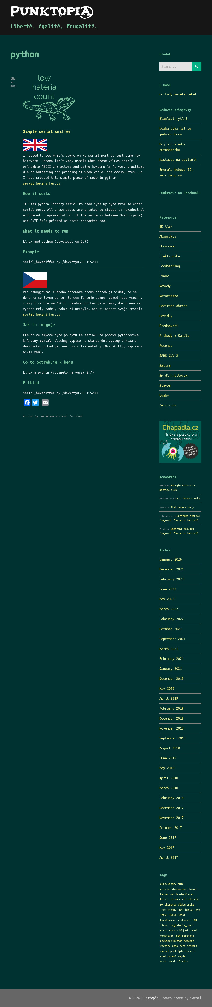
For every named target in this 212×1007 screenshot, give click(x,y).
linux (163, 925)
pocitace (166, 940)
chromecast (178, 899)
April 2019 (168, 698)
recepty (165, 945)
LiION (193, 920)
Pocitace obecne (173, 306)
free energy (168, 909)
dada (190, 899)
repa (175, 945)
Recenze (165, 345)
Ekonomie (166, 246)
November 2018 (171, 728)
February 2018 (171, 798)
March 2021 (168, 649)
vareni (172, 956)
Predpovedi (168, 326)
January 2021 (170, 669)
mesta (163, 930)
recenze (189, 940)
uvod (163, 956)
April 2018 (168, 778)
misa (172, 930)
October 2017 (170, 828)
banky (193, 889)
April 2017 (168, 857)
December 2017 (171, 808)
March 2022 (168, 609)
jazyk (163, 914)
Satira (165, 365)
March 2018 (168, 788)
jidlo (172, 914)
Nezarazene (168, 296)
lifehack (182, 920)
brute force (184, 894)
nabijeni (182, 930)
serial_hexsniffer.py (41, 183)
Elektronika (169, 256)
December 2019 (171, 678)
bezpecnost (167, 894)
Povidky (165, 316)
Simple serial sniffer (47, 131)
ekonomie (170, 904)
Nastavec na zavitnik (178, 160)
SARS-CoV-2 (168, 355)
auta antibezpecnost (174, 889)
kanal (181, 914)
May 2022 (166, 599)
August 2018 (169, 748)
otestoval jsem (170, 935)
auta (181, 883)
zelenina (182, 961)
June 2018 (167, 758)
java (197, 909)
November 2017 (171, 818)
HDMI (181, 909)
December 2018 (171, 718)
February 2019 (171, 708)
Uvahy (164, 395)
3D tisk (165, 226)
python (177, 940)
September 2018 (172, 738)
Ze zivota (167, 405)
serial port (168, 951)
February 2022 (171, 619)
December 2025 (171, 569)
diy (196, 899)
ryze (182, 945)
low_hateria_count (181, 925)
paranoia (188, 935)
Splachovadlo (186, 951)
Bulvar (164, 899)
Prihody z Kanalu (174, 336)
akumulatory (168, 883)
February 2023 (171, 579)
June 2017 (167, 837)
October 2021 (170, 629)
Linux (164, 276)
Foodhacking (169, 266)
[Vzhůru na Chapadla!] (180, 461)
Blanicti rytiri (173, 119)
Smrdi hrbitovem (173, 375)
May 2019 (166, 688)
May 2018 (166, 768)
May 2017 (166, 847)
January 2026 (170, 559)
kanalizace (167, 920)
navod (193, 930)
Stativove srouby (188, 498)
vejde (181, 956)
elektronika (186, 904)
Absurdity (167, 236)
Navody (165, 286)
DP (161, 904)
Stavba (165, 385)
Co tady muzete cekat (178, 94)
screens (192, 945)
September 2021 (172, 639)
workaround (167, 961)
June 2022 (167, 589)
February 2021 (171, 659)
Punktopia (150, 998)
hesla (189, 909)
